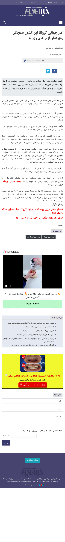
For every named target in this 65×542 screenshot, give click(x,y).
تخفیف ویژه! (32, 304)
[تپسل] (4, 252)
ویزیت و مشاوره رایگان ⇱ (32, 385)
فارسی (61, 3)
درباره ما (28, 3)
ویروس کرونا (49, 237)
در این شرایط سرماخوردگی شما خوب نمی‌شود (38, 330)
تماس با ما (33, 3)
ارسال (6, 442)
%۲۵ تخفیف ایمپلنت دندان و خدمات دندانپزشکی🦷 (32, 376)
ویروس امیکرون (33, 237)
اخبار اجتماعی (58, 48)
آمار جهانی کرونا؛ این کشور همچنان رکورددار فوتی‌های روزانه (37, 35)
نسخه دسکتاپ (32, 460)
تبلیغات (22, 3)
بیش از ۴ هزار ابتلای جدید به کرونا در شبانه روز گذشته (35, 334)
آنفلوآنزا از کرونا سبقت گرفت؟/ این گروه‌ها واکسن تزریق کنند (33, 345)
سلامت (48, 48)
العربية (55, 3)
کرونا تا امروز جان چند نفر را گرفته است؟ (40, 327)
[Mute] (10, 286)
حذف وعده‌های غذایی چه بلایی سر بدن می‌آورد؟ (39, 218)
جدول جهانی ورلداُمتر (11, 181)
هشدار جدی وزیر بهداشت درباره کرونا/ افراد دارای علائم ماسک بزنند (32, 211)
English (50, 3)
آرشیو (17, 3)
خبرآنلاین (32, 11)
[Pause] (6, 286)
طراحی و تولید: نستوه (31, 485)
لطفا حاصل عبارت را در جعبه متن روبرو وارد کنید (43, 430)
